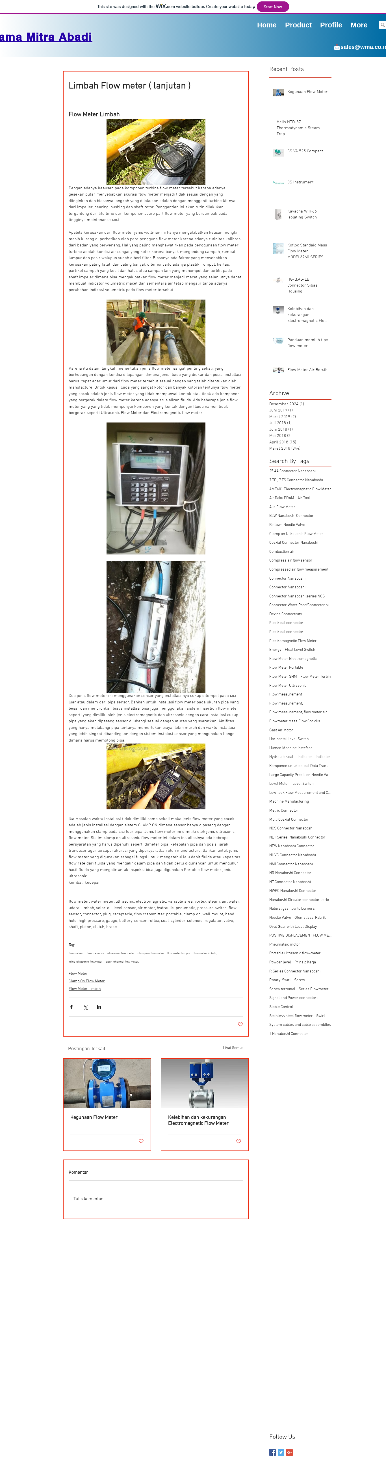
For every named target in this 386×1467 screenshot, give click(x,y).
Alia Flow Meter (282, 507)
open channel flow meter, (122, 961)
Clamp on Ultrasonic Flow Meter (296, 534)
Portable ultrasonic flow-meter (295, 953)
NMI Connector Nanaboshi (291, 864)
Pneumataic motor (284, 944)
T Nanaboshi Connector (288, 1034)
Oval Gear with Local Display (293, 926)
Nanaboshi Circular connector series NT (300, 900)
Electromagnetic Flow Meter (293, 641)
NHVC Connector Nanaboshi (292, 855)
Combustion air (281, 551)
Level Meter (279, 783)
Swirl (320, 1016)
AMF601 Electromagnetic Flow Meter (300, 489)
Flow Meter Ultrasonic (288, 685)
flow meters (76, 953)
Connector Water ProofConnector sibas (300, 605)
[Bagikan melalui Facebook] (71, 1007)
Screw (299, 980)
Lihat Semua (233, 1048)
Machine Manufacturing (289, 801)
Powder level (280, 962)
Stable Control (281, 1007)
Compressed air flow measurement (298, 569)
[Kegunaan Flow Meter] (107, 1083)
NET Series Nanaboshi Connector (297, 837)
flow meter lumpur (178, 953)
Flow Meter (78, 973)
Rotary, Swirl (280, 980)
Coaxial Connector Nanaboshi (293, 542)
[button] (331, 24)
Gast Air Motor (281, 730)
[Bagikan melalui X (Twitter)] (85, 1007)
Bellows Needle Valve (287, 525)
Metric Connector (283, 810)
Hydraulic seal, (281, 757)
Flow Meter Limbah (85, 989)
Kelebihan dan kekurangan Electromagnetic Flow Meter (198, 1120)
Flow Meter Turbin (315, 676)
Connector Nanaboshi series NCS (297, 596)
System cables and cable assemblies (300, 1024)
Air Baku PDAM (281, 498)
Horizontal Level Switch (289, 739)
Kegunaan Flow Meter (94, 1118)
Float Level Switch (300, 649)
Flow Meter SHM (283, 676)
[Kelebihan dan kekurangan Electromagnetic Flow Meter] (204, 1083)
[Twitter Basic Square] (281, 1452)
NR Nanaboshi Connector (290, 873)
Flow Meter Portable (286, 667)
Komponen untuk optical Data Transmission (300, 766)
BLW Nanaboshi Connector (291, 515)
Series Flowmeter (314, 989)
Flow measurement (285, 694)
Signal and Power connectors (293, 998)
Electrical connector (286, 623)
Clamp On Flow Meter (87, 981)
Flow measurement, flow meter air (298, 712)
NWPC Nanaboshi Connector (292, 891)
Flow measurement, (286, 703)
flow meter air (95, 953)
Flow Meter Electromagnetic (293, 658)
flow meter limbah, (205, 953)
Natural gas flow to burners (292, 908)
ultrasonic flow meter (120, 953)
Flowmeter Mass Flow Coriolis (294, 721)
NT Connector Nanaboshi (290, 882)
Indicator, (323, 757)
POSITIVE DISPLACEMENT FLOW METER (300, 935)
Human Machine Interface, (291, 748)
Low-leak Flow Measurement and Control (300, 792)
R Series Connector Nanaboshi (294, 971)
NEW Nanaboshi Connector (291, 846)
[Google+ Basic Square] (289, 1452)
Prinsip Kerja (305, 962)
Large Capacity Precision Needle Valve (300, 775)
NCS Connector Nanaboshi (291, 828)
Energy (275, 649)
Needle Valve (280, 917)
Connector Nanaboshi (287, 578)
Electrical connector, (286, 632)
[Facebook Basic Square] (272, 1452)
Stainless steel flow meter (291, 1016)
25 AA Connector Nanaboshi (292, 471)
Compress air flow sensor (291, 560)
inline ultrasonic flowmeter (85, 961)
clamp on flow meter (151, 953)
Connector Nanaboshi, (287, 587)
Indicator (305, 757)
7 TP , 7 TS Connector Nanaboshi (296, 480)
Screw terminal (282, 989)
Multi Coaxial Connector (289, 819)
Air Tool (304, 498)
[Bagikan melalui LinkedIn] (99, 1007)
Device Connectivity (285, 614)
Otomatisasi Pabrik (310, 917)
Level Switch (303, 783)
